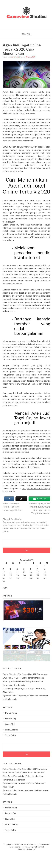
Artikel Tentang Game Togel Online (12, 507)
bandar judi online (21, 525)
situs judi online (21, 528)
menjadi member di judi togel (36, 488)
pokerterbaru (16, 57)
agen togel (8, 525)
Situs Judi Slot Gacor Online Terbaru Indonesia (23, 678)
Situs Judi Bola (11, 730)
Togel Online (16, 519)
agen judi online (23, 522)
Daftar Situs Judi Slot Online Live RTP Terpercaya (25, 674)
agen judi (11, 522)
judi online (34, 525)
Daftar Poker (11, 713)
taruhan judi (33, 528)
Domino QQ (10, 718)
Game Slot (10, 724)
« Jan (5, 588)
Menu (28, 34)
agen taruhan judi (38, 522)
